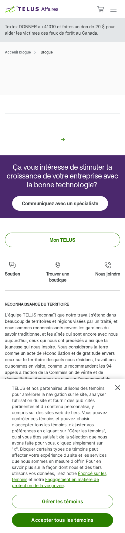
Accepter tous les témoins (62, 520)
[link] (18, 51)
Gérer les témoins (62, 501)
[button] (113, 9)
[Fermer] (117, 387)
